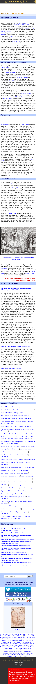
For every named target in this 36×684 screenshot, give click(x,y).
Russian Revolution (9, 648)
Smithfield (4, 268)
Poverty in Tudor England (8, 494)
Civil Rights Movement (28, 643)
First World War (4, 634)
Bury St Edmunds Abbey (21, 25)
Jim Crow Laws (6, 654)
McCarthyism (5, 645)
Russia (4, 642)
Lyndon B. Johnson (27, 650)
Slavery (12, 645)
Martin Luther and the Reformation (11, 467)
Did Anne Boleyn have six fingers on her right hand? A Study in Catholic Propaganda (17, 437)
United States (29, 639)
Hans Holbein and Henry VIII (9, 418)
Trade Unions (21, 647)
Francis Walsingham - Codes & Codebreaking (14, 501)
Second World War (14, 634)
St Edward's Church (6, 31)
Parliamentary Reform (6, 647)
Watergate (20, 636)
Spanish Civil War (16, 643)
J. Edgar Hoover (27, 651)
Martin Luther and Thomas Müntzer (11, 459)
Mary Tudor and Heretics (8, 470)
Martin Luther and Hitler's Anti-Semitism (13, 462)
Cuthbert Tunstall (22, 77)
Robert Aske (4, 485)
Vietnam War (3, 636)
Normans (14, 637)
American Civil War (6, 643)
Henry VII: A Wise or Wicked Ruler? (11, 410)
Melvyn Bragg (6, 346)
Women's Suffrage (28, 645)
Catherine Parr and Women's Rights (11, 446)
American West (21, 637)
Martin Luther (22, 76)
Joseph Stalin (30, 653)
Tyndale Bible (25, 124)
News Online (18, 666)
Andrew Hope (13, 46)
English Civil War (12, 640)
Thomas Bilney (5, 67)
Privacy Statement (18, 662)
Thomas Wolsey (10, 72)
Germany (9, 642)
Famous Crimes (31, 637)
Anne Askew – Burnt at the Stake (10, 476)
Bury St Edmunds (26, 93)
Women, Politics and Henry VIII (10, 449)
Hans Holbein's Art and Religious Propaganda (14, 512)
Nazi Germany (28, 642)
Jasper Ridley (4, 124)
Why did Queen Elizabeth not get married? (13, 497)
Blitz (24, 639)
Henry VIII (4, 407)
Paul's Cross (16, 41)
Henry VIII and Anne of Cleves (9, 426)
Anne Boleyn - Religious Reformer (11, 434)
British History (31, 634)
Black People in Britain (7, 639)
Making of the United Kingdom (25, 640)
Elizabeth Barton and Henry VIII (10, 479)
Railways (15, 647)
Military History (12, 636)
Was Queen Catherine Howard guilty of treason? (15, 429)
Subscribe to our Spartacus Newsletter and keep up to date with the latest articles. (18, 583)
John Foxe (11, 81)
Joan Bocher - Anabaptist (8, 473)
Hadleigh (20, 23)
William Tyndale (19, 97)
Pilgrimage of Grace (6, 491)
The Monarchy (18, 639)
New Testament (7, 98)
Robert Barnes (29, 28)
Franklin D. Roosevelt (26, 654)
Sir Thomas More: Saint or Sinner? (11, 509)
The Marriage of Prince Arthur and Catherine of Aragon (17, 421)
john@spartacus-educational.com (23, 278)
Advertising (18, 664)
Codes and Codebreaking (8, 506)
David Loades (6, 565)
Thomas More (14, 187)
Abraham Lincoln (12, 656)
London (12, 36)
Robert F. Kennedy (8, 651)
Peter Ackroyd (6, 533)
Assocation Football (5, 637)
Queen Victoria (18, 651)
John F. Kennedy (17, 650)
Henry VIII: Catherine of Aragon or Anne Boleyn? (15, 413)
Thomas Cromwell (16, 565)
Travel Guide (18, 648)
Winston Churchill (7, 650)
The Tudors (18, 630)
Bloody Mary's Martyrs (16, 545)
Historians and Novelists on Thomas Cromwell (14, 455)
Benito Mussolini (15, 654)
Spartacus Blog (27, 648)
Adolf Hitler (23, 653)
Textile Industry (31, 647)
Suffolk (26, 23)
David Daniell (6, 541)
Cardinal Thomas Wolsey (8, 452)
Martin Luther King (14, 653)
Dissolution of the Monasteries (10, 488)
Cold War (4, 640)
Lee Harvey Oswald (22, 656)
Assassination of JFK (29, 636)
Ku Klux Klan (4, 653)
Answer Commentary (14, 407)
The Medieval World (18, 642)
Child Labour (18, 645)
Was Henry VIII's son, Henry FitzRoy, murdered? (15, 416)
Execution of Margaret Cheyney (10, 482)
